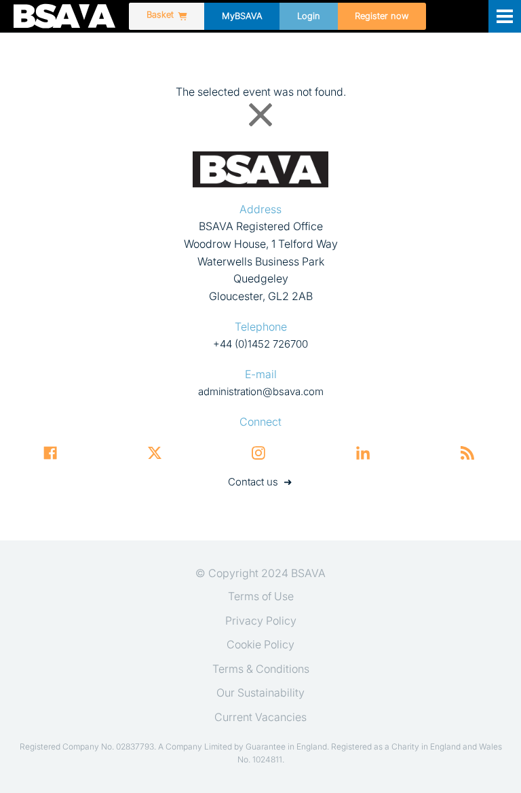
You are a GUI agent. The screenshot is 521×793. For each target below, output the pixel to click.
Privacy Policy (260, 620)
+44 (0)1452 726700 (260, 343)
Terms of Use (261, 596)
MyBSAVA (242, 16)
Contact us (253, 481)
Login (308, 16)
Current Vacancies (260, 717)
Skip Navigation (11, 37)
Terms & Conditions (260, 669)
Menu (504, 16)
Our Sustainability (260, 692)
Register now (381, 16)
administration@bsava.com (261, 391)
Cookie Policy (260, 644)
